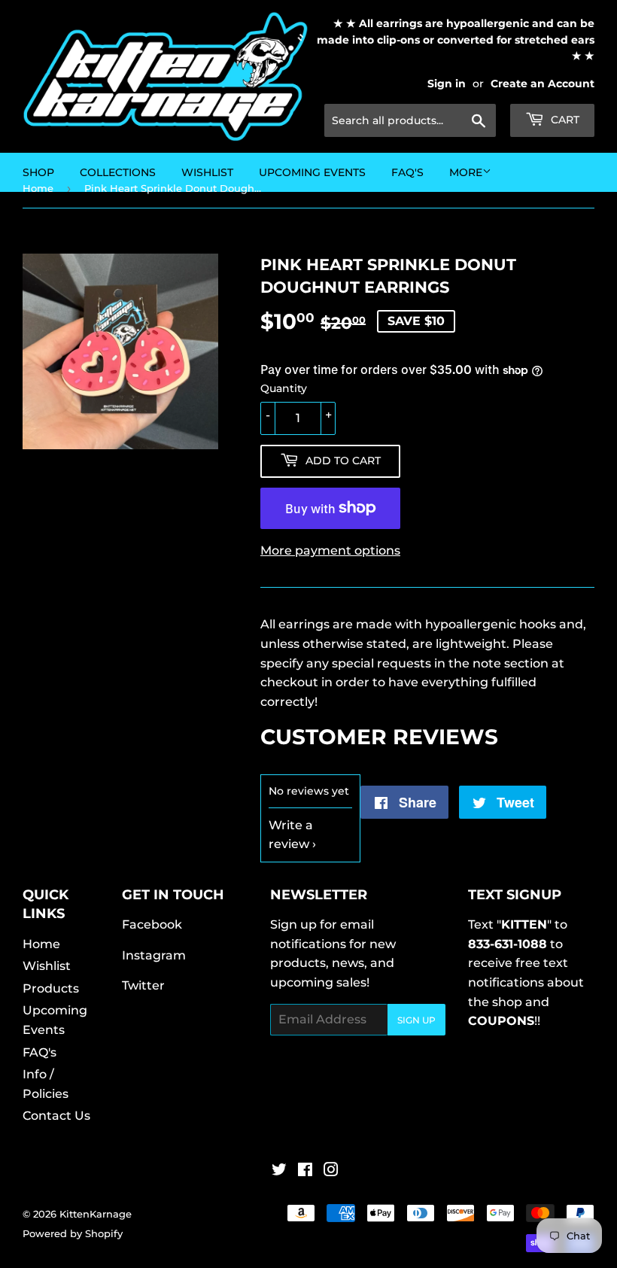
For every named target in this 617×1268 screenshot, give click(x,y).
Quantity (283, 388)
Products (51, 988)
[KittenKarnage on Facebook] (305, 1171)
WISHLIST (207, 172)
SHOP (38, 172)
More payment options (330, 550)
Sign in (446, 84)
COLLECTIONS (118, 172)
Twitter (143, 985)
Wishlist (47, 966)
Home (41, 944)
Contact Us (56, 1115)
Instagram (154, 955)
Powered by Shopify (73, 1233)
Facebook (152, 924)
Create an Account (542, 84)
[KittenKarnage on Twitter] (279, 1171)
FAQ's (39, 1052)
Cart (563, 119)
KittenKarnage (95, 1214)
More (465, 172)
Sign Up (416, 1020)
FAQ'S (407, 172)
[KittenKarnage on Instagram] (331, 1171)
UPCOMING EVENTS (312, 172)
